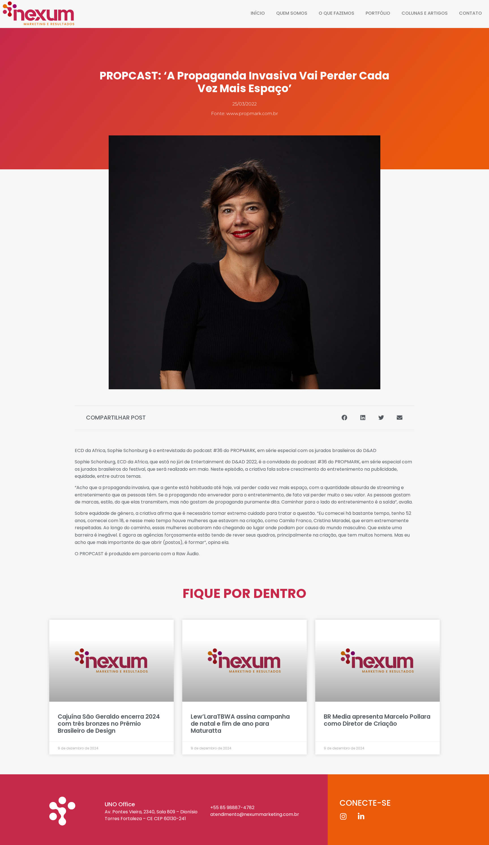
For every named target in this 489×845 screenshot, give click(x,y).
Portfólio (378, 13)
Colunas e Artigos (425, 13)
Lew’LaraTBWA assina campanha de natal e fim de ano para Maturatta (240, 723)
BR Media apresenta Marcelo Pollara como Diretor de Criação (377, 720)
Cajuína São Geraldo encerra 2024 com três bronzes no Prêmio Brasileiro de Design (109, 723)
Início (258, 13)
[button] (344, 417)
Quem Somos (291, 13)
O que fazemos (336, 13)
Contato (470, 13)
